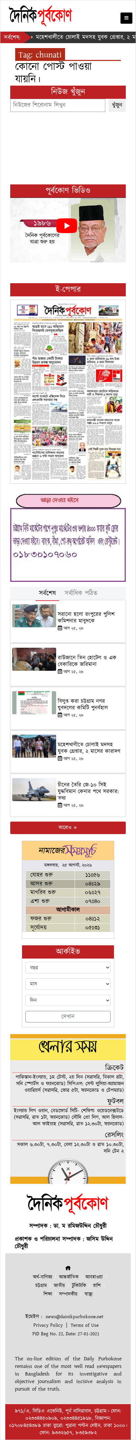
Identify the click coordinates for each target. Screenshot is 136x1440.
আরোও (66, 827)
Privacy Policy (48, 1325)
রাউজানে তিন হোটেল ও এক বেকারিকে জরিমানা (87, 661)
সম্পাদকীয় (68, 1294)
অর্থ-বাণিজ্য (42, 1277)
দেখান (68, 1017)
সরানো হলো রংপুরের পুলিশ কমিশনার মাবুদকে (86, 618)
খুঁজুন (117, 105)
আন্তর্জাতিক (69, 1277)
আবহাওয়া (94, 1277)
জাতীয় (59, 1285)
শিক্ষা (48, 1294)
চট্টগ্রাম (41, 1285)
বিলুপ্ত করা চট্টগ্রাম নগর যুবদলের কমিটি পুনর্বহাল (83, 704)
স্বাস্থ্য (88, 1294)
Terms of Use (85, 1325)
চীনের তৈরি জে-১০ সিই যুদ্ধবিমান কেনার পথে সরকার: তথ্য (88, 791)
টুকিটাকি (79, 1285)
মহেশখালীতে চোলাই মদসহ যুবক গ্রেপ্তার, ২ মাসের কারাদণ (89, 748)
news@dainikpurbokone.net (74, 1316)
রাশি (97, 1285)
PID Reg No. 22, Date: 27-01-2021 (65, 1333)
